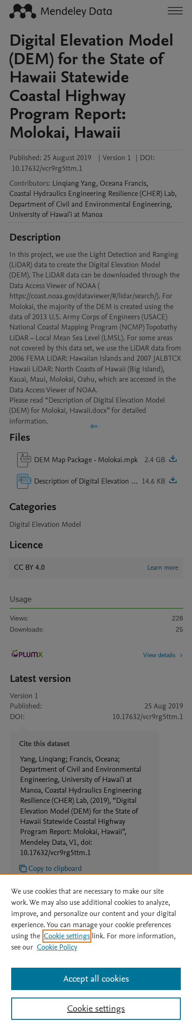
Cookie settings (67, 936)
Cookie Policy (57, 947)
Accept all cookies (96, 979)
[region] (96, 952)
